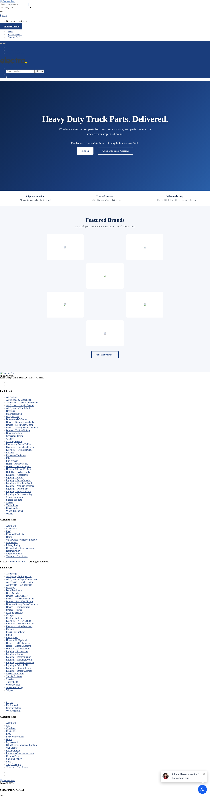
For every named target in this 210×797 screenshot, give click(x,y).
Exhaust (10, 452)
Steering (10, 502)
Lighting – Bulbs (14, 477)
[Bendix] (144, 247)
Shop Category (13, 764)
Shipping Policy (14, 553)
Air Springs (11, 397)
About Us (11, 525)
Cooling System (14, 441)
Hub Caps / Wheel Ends (18, 472)
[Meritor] (65, 305)
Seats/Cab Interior (15, 497)
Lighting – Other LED (17, 488)
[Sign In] (1, 13)
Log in (9, 702)
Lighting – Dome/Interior (18, 480)
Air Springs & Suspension (19, 399)
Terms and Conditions (17, 556)
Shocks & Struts (14, 499)
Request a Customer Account (20, 548)
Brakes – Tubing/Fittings (18, 430)
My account (12, 742)
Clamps (10, 438)
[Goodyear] (144, 305)
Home (10, 31)
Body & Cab (12, 416)
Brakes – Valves (14, 433)
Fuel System (12, 461)
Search (9, 68)
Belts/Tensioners (14, 413)
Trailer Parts (12, 505)
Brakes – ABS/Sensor (16, 419)
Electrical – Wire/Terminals (19, 449)
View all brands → (105, 354)
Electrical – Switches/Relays (20, 447)
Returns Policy (13, 550)
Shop (8, 761)
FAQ (8, 531)
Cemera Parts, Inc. (17, 561)
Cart (8, 725)
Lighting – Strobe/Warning (19, 494)
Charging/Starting (14, 436)
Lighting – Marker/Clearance (20, 486)
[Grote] (65, 247)
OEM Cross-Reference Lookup (21, 539)
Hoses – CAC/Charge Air (18, 466)
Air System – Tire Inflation (19, 408)
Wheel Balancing (14, 511)
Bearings (10, 411)
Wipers (9, 513)
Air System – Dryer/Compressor (22, 402)
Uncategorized (13, 508)
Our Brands (12, 542)
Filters (9, 458)
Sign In (85, 151)
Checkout (11, 728)
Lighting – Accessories (17, 474)
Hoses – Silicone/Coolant (18, 469)
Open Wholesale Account (115, 151)
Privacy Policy (13, 545)
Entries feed (12, 705)
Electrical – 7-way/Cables (18, 444)
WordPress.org (13, 710)
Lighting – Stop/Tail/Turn (18, 491)
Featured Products (15, 37)
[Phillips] (104, 333)
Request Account (15, 34)
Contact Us (11, 528)
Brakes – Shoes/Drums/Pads (20, 422)
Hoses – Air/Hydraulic (17, 463)
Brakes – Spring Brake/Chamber (22, 427)
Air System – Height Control (20, 405)
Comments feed (13, 708)
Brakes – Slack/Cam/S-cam (19, 424)
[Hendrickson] (104, 276)
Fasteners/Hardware (16, 455)
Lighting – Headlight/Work (19, 483)
